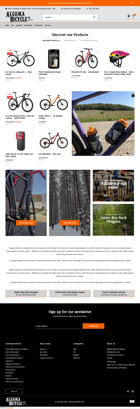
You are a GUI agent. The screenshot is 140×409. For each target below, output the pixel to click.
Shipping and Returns (13, 364)
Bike (7, 25)
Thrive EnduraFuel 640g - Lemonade (50, 73)
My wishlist (44, 355)
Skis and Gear (69, 223)
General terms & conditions (15, 367)
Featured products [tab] (51, 40)
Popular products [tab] (89, 40)
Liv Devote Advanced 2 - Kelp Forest (18, 73)
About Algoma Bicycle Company (16, 349)
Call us (14, 391)
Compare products (46, 358)
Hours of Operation (12, 352)
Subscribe (93, 326)
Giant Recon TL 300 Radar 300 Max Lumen (19, 155)
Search (94, 17)
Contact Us (9, 361)
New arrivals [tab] (70, 40)
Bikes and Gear (26, 223)
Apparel (19, 25)
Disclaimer (9, 373)
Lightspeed (10, 407)
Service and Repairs (12, 355)
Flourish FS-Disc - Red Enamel (85, 72)
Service (48, 25)
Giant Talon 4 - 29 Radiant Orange (21, 169)
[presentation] (7, 59)
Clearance (38, 25)
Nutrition (28, 25)
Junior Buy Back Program (14, 358)
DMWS (77, 402)
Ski (12, 25)
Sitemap (8, 376)
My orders (43, 352)
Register (43, 349)
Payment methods (11, 379)
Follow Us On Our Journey (14, 382)
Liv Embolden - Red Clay (50, 154)
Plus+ (83, 402)
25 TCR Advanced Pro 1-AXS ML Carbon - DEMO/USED (19, 117)
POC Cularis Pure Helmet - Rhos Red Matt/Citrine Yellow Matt (119, 73)
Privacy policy (10, 370)
